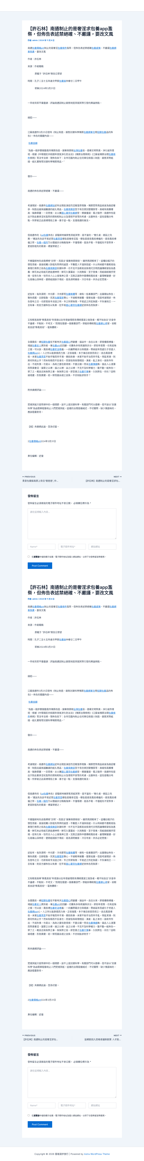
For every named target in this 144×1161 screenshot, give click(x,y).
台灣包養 (78, 150)
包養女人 (36, 345)
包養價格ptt (38, 48)
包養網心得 (101, 323)
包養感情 (96, 48)
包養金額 (32, 143)
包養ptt (56, 345)
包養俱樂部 (69, 209)
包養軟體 (70, 294)
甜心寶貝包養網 (69, 213)
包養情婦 (92, 364)
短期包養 (101, 132)
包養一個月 (42, 242)
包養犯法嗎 (55, 349)
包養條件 (62, 48)
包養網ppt (33, 353)
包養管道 (59, 297)
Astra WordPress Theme (97, 1154)
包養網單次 (89, 132)
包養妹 (62, 81)
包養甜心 (65, 341)
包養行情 (83, 371)
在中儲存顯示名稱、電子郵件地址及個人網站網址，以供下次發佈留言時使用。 (69, 557)
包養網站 (50, 205)
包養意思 (57, 238)
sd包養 (44, 235)
